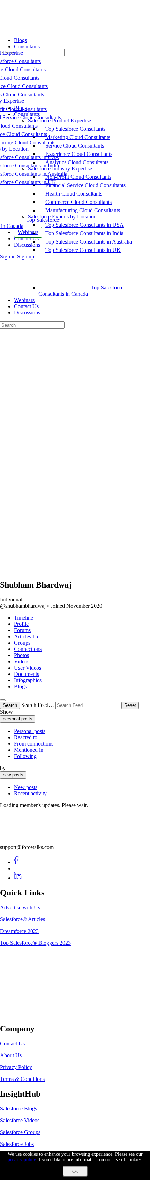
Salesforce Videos (19, 1120)
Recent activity (30, 793)
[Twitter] (18, 868)
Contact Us (26, 306)
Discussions (27, 313)
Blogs (20, 686)
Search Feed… (37, 705)
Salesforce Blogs (18, 1108)
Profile (21, 624)
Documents (26, 674)
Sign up (25, 257)
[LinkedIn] (18, 878)
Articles (26, 636)
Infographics (28, 680)
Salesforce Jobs (17, 1144)
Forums (22, 630)
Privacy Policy (16, 1067)
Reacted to (25, 737)
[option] (82, 731)
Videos (21, 661)
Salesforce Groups (20, 1132)
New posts (25, 787)
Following (25, 756)
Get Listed (19, 1014)
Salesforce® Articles (22, 919)
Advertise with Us (20, 907)
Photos (21, 655)
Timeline (23, 618)
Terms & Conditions (22, 1079)
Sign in (8, 257)
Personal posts (29, 731)
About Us (11, 1055)
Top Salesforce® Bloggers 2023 (35, 943)
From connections (33, 744)
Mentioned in (28, 750)
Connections (28, 649)
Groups (22, 643)
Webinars (24, 300)
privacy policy (22, 1159)
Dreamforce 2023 (19, 931)
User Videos (27, 668)
